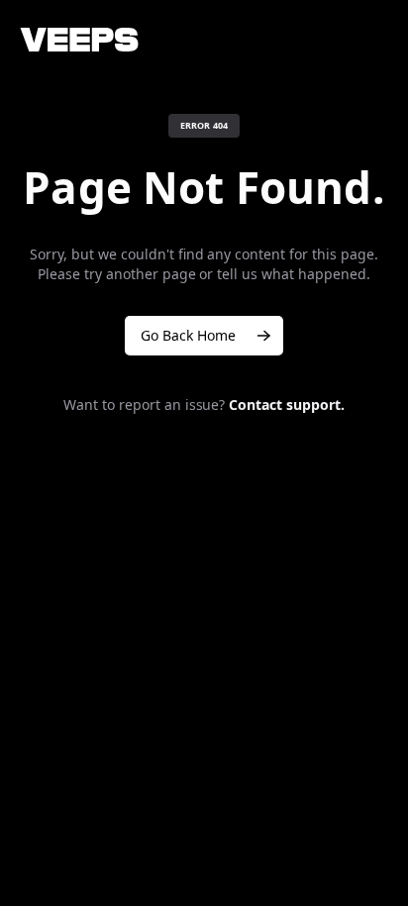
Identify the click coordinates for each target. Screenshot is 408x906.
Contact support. (287, 404)
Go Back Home (188, 335)
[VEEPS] (79, 39)
